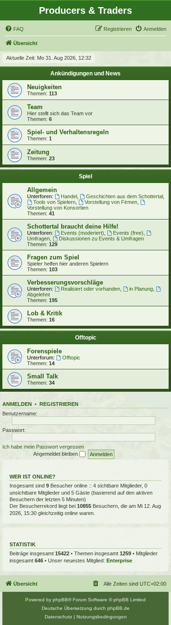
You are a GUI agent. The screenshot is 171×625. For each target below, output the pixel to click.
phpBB (60, 599)
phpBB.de (118, 608)
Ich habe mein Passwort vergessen (43, 447)
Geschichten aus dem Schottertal (124, 196)
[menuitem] (14, 29)
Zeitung (38, 152)
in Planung (141, 289)
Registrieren (58, 404)
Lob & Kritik (44, 313)
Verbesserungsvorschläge (65, 282)
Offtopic (85, 337)
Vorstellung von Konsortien (57, 208)
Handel (69, 196)
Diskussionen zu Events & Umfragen (101, 238)
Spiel (85, 176)
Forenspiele (44, 351)
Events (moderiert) (82, 233)
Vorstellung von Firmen (111, 202)
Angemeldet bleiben (56, 454)
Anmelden (17, 404)
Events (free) (128, 233)
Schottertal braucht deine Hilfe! (72, 226)
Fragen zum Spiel (53, 257)
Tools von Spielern (54, 202)
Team (35, 106)
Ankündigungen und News (85, 73)
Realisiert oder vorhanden (90, 289)
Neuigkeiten (44, 87)
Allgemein (42, 189)
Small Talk (42, 376)
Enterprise (119, 560)
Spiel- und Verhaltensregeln (68, 132)
